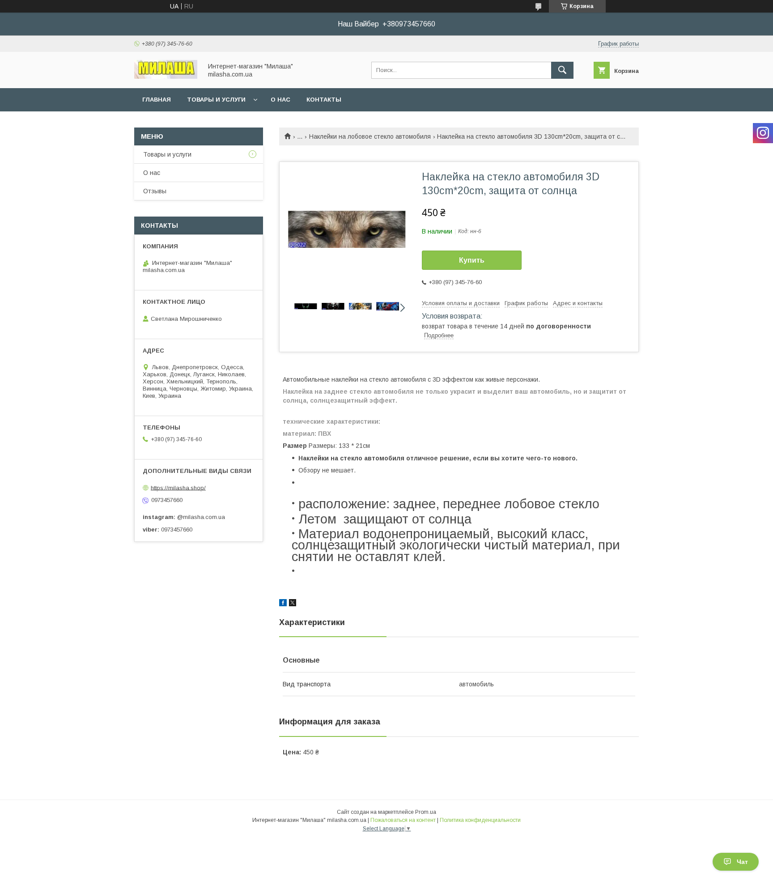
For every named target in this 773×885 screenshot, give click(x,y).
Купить (471, 260)
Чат (742, 861)
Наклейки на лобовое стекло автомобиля (370, 136)
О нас (280, 99)
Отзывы (154, 191)
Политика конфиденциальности (480, 820)
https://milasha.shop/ (178, 487)
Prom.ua (425, 812)
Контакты (323, 99)
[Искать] (562, 70)
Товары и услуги (216, 99)
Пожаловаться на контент (403, 820)
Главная (156, 99)
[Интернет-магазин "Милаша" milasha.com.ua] (165, 76)
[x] (292, 604)
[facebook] (283, 604)
